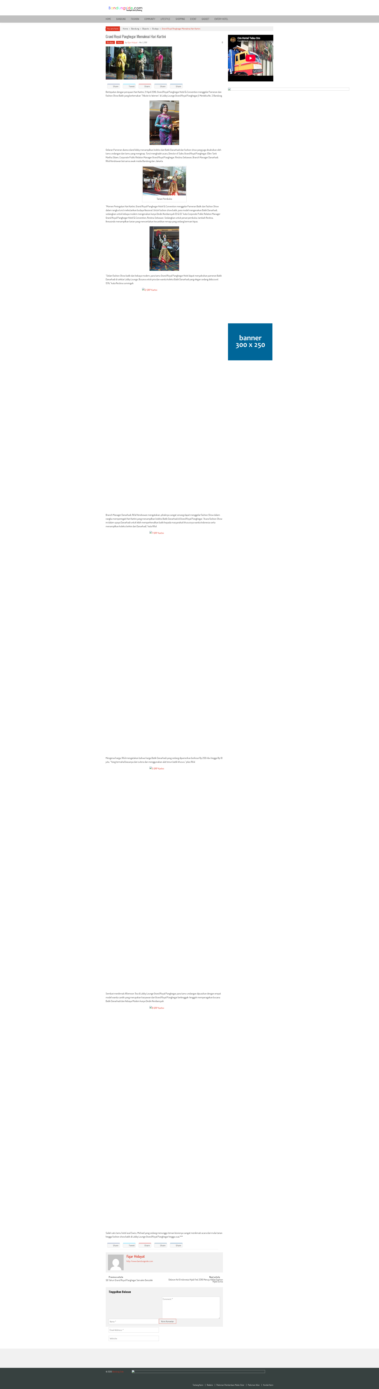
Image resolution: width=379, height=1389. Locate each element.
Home (108, 18)
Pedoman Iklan (254, 1385)
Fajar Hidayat (132, 42)
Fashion (135, 18)
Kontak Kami (268, 1385)
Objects (145, 28)
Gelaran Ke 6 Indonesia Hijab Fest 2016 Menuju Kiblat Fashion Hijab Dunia (195, 1281)
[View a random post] (269, 19)
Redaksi (210, 1385)
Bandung (121, 18)
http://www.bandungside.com (139, 1261)
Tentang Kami (198, 1385)
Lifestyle (165, 18)
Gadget (205, 18)
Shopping (180, 18)
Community (149, 18)
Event (193, 18)
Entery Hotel (221, 18)
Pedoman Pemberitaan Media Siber (230, 1385)
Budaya (155, 28)
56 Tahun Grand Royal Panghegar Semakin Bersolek (129, 1280)
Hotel (120, 42)
